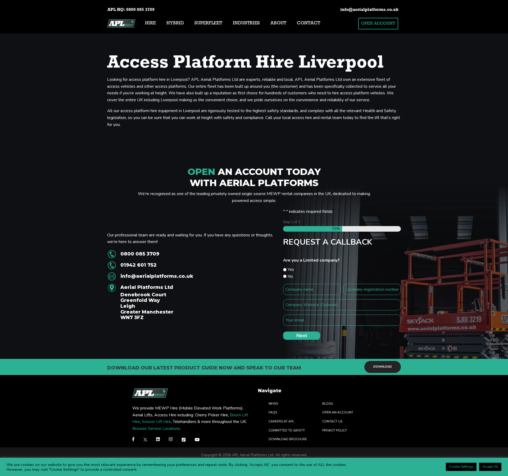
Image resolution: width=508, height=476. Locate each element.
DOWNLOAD (382, 367)
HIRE (150, 23)
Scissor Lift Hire (156, 422)
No (290, 276)
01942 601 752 (138, 265)
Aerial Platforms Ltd (146, 302)
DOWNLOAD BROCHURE (288, 439)
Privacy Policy (334, 430)
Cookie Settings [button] (461, 466)
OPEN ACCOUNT (378, 23)
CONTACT (308, 23)
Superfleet (208, 23)
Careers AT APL (281, 421)
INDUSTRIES (246, 23)
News (273, 403)
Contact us (332, 421)
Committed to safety (287, 430)
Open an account (337, 412)
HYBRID (175, 23)
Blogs (327, 403)
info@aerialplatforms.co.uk (369, 10)
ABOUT (278, 23)
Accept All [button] (490, 466)
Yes (291, 269)
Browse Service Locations (156, 428)
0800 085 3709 (140, 10)
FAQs (273, 412)
